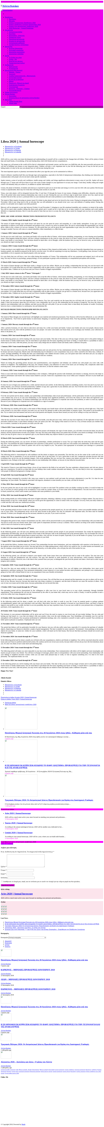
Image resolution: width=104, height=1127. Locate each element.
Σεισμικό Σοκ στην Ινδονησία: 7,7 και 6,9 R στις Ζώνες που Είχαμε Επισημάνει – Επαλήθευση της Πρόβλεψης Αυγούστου (45, 929)
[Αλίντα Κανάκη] (10, 6)
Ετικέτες (7, 946)
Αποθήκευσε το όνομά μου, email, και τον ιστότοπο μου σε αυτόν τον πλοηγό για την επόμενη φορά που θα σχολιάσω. (41, 881)
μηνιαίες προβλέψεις (69, 1069)
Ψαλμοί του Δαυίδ (44, 1069)
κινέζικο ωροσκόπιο (81, 1071)
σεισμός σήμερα (66, 1071)
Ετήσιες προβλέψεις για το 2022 (93, 1071)
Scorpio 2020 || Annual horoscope (19, 697)
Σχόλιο (3, 866)
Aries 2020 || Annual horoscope (18, 813)
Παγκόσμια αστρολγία (35, 1071)
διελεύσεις (9, 1071)
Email (3, 874)
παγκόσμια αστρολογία (80, 1069)
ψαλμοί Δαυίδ (51, 1069)
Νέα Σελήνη (73, 1071)
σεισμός (2, 1073)
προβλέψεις (94, 1069)
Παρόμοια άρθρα (10, 702)
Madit (23, 1124)
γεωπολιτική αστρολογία (24, 1071)
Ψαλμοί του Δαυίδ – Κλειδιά (25, 1069)
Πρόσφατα (8, 943)
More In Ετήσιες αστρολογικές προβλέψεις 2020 (20, 704)
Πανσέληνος (88, 1069)
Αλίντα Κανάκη (6, 964)
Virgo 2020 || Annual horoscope (16, 699)
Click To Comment (7, 844)
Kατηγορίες (4, 937)
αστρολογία (12, 1069)
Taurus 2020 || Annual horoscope (18, 823)
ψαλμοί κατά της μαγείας (46, 1071)
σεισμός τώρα (15, 1071)
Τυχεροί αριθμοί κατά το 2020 (12, 1073)
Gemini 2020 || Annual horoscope (18, 833)
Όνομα (3, 870)
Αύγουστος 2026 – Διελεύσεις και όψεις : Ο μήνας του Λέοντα (25, 927)
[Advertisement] (52, 123)
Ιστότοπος (4, 878)
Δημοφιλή (8, 941)
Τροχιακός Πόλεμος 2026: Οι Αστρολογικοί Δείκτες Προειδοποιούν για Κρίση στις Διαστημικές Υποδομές (49, 800)
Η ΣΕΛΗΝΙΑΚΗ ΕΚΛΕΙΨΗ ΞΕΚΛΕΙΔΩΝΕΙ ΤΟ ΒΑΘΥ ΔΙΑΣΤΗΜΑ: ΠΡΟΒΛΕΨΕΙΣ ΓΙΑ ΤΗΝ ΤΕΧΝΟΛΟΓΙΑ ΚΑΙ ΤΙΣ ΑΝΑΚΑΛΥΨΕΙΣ (52, 924)
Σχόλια (7, 945)
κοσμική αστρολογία (59, 1069)
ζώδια (17, 1069)
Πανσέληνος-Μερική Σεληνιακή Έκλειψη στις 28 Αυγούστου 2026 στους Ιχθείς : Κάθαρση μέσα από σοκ (48, 733)
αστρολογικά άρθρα (5, 1069)
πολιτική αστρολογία (57, 1071)
